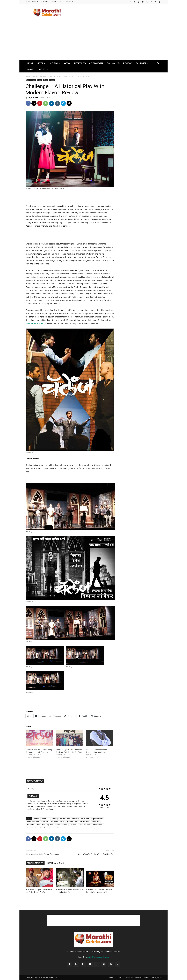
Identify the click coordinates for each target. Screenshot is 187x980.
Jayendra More (72, 822)
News (33, 80)
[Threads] (159, 2)
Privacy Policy (71, 2)
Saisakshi (73, 825)
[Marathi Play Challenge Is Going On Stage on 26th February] (39, 738)
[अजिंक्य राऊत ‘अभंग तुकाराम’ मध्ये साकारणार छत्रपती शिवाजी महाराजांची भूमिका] (39, 877)
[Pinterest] (39, 103)
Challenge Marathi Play (80, 819)
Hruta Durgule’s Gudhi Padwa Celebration (42, 854)
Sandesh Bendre (85, 825)
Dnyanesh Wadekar (57, 822)
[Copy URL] (69, 103)
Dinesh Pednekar (33, 822)
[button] (158, 63)
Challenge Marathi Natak (61, 819)
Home (28, 2)
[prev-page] (27, 897)
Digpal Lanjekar (97, 819)
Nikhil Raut (95, 822)
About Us (35, 2)
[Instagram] (134, 2)
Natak (67, 63)
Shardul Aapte (98, 825)
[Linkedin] (138, 2)
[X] (151, 2)
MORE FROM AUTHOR (55, 863)
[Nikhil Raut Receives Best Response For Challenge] (99, 738)
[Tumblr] (147, 2)
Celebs (54, 63)
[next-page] (31, 897)
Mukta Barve (84, 822)
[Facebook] (130, 2)
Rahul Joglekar (47, 825)
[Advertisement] (115, 13)
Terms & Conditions (57, 2)
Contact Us (44, 2)
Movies (41, 63)
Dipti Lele (44, 822)
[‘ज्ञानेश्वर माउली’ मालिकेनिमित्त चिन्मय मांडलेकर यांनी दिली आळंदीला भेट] (70, 877)
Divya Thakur (33, 98)
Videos (42, 69)
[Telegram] (143, 2)
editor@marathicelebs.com (98, 957)
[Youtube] (155, 2)
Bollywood (113, 63)
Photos (31, 69)
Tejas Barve (44, 828)
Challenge (45, 819)
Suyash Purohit (32, 828)
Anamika (36, 819)
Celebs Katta (96, 63)
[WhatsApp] (45, 103)
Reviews (127, 63)
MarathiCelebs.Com (34, 323)
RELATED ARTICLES (35, 863)
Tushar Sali (55, 828)
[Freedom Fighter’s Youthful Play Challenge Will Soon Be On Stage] (69, 738)
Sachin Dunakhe (61, 825)
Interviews (80, 63)
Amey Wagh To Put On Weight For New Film (96, 854)
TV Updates (142, 63)
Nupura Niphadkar (33, 825)
